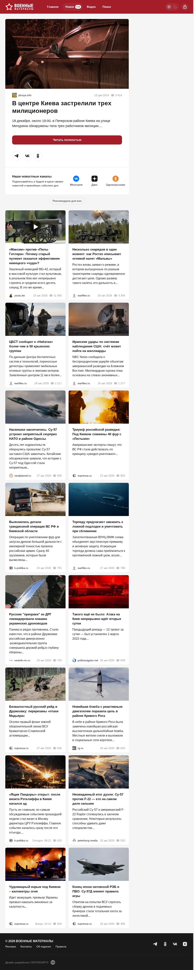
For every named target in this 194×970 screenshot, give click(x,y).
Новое (72, 6)
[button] (16, 155)
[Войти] (185, 7)
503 (59, 923)
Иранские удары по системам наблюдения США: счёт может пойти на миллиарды (96, 346)
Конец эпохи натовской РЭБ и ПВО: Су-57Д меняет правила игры (95, 891)
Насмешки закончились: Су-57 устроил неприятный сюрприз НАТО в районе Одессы (33, 434)
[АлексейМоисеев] (74, 748)
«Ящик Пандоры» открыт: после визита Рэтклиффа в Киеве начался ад (34, 799)
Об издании (43, 946)
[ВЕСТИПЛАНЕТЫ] (11, 475)
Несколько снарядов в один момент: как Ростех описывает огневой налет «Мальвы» (96, 254)
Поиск (106, 6)
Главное (53, 6)
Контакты (26, 946)
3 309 (121, 295)
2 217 (58, 383)
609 (122, 660)
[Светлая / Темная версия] (172, 7)
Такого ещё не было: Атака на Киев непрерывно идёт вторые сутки (96, 619)
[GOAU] (14, 95)
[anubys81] (11, 295)
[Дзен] (185, 944)
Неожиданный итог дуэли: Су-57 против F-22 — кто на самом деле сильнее (97, 799)
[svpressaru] (74, 475)
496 (122, 923)
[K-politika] (11, 568)
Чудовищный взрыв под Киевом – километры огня (35, 889)
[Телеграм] (155, 944)
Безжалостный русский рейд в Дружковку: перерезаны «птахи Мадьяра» (33, 711)
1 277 (121, 383)
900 (59, 475)
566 (59, 748)
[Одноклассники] (165, 944)
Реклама (10, 946)
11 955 (58, 295)
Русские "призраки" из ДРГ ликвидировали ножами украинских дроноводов (30, 619)
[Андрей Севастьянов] (74, 295)
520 (122, 748)
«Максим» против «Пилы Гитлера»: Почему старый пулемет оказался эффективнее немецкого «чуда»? (34, 256)
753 (59, 660)
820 (122, 475)
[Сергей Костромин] (74, 383)
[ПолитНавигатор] (74, 660)
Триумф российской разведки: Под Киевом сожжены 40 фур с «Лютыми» (96, 434)
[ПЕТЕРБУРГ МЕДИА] (74, 840)
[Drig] (11, 660)
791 (59, 567)
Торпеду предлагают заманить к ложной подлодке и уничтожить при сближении (97, 526)
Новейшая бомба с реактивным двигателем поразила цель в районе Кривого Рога (97, 711)
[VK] (175, 944)
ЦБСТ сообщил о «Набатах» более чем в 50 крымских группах (31, 346)
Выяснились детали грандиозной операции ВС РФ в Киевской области (34, 526)
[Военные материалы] (19, 7)
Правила (61, 946)
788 (122, 567)
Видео (91, 6)
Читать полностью (67, 139)
